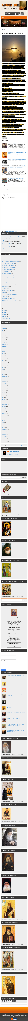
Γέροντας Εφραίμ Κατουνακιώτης (8, 275)
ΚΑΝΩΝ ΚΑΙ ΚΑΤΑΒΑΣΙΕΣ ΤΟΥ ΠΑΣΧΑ (14, 687)
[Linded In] (15, 14)
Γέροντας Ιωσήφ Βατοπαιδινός (8, 277)
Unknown (10, 29)
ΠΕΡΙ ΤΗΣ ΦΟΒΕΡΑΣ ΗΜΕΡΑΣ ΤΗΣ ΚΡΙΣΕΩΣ (15, 178)
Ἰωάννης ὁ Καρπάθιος (10, 640)
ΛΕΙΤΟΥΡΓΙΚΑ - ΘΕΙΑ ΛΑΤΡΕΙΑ (7, 298)
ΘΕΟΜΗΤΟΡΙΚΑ (5, 296)
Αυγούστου (4, 337)
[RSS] (22, 14)
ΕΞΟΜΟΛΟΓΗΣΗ (5, 288)
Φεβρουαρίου (4, 332)
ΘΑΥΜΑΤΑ (4, 292)
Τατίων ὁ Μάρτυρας (17, 621)
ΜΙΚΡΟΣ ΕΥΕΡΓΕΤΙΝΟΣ (6, 302)
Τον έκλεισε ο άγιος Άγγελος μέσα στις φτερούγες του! (13, 248)
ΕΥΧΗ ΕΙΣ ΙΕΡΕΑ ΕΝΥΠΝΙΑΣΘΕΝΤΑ (13, 718)
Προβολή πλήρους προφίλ (12, 454)
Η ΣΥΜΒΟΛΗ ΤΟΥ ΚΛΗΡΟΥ (13, 143)
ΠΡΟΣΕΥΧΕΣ (4, 312)
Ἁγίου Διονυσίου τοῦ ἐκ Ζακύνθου (14, 623)
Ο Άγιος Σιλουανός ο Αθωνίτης (8, 305)
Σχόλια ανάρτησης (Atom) (11, 231)
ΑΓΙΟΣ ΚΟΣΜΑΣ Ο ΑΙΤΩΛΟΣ (7, 257)
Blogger (20, 445)
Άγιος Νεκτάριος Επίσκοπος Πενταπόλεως (10, 261)
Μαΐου (3, 330)
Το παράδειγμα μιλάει (6, 246)
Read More (5, 149)
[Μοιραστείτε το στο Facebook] (6, 138)
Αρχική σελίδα (13, 189)
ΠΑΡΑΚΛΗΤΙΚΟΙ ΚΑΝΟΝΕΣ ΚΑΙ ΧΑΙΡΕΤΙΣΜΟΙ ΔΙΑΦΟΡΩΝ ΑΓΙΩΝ (14, 307)
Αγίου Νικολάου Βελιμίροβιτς (8, 269)
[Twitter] (9, 14)
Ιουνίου (3, 353)
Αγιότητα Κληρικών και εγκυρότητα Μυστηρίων (17, 159)
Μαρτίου (3, 335)
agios (24, 1014)
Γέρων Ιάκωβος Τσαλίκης (7, 282)
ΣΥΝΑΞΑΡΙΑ (4, 316)
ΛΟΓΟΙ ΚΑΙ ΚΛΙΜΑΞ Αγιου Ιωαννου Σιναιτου (10, 300)
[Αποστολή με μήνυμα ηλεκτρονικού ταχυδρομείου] (2, 138)
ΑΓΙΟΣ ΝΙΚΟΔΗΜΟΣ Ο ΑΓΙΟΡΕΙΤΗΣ (8, 263)
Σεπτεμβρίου (4, 346)
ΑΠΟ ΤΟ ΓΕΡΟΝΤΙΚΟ (5, 271)
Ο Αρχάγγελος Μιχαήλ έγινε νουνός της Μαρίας (11, 236)
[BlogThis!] (3, 138)
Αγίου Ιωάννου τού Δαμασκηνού (8, 267)
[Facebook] (6, 14)
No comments (23, 31)
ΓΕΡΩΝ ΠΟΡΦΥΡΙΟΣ (5, 286)
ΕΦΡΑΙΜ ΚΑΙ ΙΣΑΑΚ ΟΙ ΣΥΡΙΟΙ (7, 290)
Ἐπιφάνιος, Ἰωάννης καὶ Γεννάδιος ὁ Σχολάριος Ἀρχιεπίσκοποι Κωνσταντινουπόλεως (14, 637)
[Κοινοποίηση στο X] (5, 138)
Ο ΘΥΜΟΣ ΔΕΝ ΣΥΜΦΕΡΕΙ (7, 243)
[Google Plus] (12, 14)
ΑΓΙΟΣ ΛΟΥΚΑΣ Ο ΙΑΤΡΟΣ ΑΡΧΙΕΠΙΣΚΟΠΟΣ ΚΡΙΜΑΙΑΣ (12, 259)
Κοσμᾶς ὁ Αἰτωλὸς (12, 618)
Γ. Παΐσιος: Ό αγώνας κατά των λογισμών (15, 700)
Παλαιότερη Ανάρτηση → (21, 189)
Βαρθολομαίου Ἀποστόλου (12, 633)
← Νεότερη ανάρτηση (5, 189)
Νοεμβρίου (4, 383)
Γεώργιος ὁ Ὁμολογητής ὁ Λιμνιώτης (14, 622)
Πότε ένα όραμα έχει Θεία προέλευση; (12, 33)
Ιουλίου (3, 351)
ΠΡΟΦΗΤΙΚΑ (4, 314)
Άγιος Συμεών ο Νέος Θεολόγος (8, 265)
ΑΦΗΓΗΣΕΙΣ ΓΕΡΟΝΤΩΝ (6, 273)
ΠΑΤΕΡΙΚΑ (4, 310)
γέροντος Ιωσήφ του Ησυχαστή (8, 280)
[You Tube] (18, 14)
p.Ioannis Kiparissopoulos (14, 451)
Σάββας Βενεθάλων (16, 634)
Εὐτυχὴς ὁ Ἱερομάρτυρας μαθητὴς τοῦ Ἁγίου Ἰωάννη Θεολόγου (13, 620)
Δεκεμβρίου (4, 381)
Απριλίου (3, 325)
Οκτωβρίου (4, 344)
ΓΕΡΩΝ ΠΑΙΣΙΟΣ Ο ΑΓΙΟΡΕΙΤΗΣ (8, 284)
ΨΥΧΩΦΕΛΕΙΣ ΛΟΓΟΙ (6, 318)
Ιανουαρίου (4, 328)
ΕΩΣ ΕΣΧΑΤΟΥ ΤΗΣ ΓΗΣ (14, 1014)
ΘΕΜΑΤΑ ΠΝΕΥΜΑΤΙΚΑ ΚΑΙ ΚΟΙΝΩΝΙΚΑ (10, 31)
